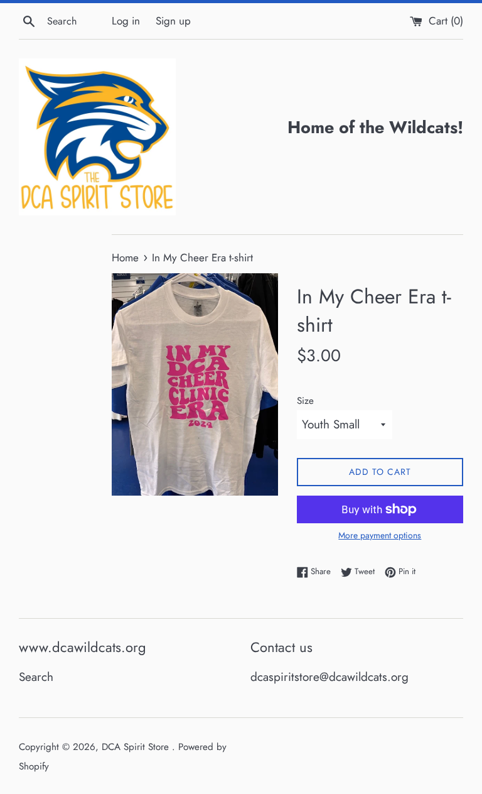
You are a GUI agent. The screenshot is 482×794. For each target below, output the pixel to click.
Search (36, 676)
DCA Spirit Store (137, 747)
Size (305, 401)
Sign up (173, 20)
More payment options (379, 535)
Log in (126, 20)
